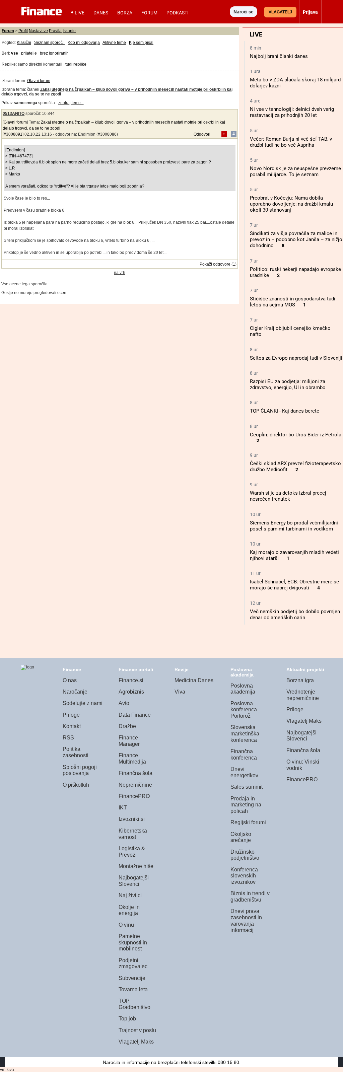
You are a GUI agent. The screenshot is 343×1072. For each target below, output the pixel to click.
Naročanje (75, 692)
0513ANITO (13, 113)
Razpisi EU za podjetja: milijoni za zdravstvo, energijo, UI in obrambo (288, 384)
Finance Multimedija (132, 759)
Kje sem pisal (141, 42)
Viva (180, 692)
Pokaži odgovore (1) (218, 264)
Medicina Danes (194, 680)
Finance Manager (129, 741)
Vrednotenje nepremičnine (302, 695)
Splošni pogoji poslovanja (80, 770)
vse (14, 53)
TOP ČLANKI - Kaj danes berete (284, 411)
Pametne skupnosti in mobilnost (133, 942)
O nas (70, 680)
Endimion (86, 134)
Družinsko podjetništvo (244, 855)
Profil (23, 30)
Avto (124, 703)
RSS (68, 737)
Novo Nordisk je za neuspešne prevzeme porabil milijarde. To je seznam (295, 171)
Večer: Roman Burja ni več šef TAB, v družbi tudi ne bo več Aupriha (291, 142)
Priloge (71, 715)
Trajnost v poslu (137, 1030)
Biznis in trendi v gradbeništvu (250, 896)
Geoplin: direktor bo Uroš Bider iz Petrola (295, 435)
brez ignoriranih (54, 53)
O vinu (126, 925)
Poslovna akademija (242, 689)
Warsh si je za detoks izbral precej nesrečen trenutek (288, 496)
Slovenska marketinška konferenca (244, 733)
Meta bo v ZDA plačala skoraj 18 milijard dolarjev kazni (295, 83)
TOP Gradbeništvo (134, 1004)
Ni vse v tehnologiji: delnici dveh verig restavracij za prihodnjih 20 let (292, 112)
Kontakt (72, 726)
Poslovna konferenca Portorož (243, 710)
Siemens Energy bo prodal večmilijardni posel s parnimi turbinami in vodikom (294, 526)
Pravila (55, 30)
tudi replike (75, 64)
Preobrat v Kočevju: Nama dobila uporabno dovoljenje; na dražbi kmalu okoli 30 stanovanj (291, 204)
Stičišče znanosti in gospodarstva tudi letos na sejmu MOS (292, 302)
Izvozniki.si (132, 819)
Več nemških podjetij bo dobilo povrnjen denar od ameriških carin (295, 615)
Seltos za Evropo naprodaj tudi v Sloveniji (296, 358)
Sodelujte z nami (82, 703)
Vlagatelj (280, 12)
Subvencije (132, 978)
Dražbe (127, 726)
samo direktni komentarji (40, 64)
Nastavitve (38, 30)
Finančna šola (135, 773)
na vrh (119, 272)
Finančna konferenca (243, 754)
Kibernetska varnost (133, 834)
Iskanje (69, 30)
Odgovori (202, 134)
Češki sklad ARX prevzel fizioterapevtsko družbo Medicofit (295, 466)
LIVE (79, 12)
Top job (127, 1018)
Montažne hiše (136, 866)
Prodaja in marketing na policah (245, 805)
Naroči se (243, 11)
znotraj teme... (71, 102)
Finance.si (131, 680)
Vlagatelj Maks (136, 1042)
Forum (149, 12)
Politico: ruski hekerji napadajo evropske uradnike (295, 272)
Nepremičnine (135, 785)
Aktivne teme (114, 42)
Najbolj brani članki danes (279, 56)
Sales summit (246, 787)
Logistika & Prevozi (132, 852)
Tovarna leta (133, 989)
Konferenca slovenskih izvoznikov (244, 876)
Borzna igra (300, 680)
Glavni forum (38, 80)
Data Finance (135, 715)
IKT (123, 807)
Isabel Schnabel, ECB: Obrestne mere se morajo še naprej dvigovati (294, 585)
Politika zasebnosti (75, 752)
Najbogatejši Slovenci (134, 881)
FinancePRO (134, 796)
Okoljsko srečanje (240, 837)
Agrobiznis (131, 692)
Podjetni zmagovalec (133, 963)
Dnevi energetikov (244, 772)
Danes (100, 12)
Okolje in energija (129, 910)
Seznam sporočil (49, 42)
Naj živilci (130, 895)
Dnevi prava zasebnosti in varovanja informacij (246, 920)
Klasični (24, 42)
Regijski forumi (248, 822)
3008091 (14, 134)
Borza (124, 12)
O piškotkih (76, 785)
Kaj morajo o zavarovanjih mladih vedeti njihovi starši (294, 555)
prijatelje (29, 53)
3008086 (108, 134)
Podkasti (177, 12)
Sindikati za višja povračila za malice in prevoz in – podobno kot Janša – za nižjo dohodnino (296, 239)
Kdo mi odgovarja (84, 42)
